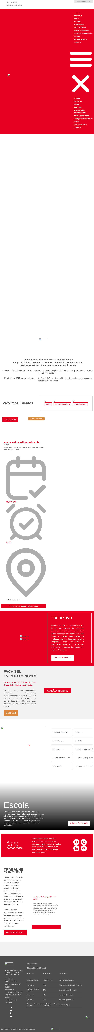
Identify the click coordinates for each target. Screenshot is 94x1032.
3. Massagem (58, 749)
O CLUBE (77, 13)
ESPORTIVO (78, 16)
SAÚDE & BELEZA (80, 27)
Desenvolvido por (55, 1031)
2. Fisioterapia (58, 741)
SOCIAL (76, 19)
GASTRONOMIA (79, 25)
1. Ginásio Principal (60, 732)
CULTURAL (78, 22)
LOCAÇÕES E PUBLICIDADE (83, 33)
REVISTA (77, 36)
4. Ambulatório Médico (61, 758)
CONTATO (77, 42)
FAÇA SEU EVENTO (80, 39)
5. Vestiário (57, 766)
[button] (81, 72)
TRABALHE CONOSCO (81, 31)
